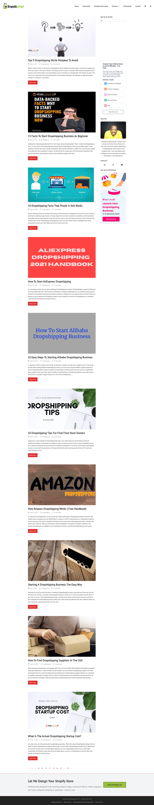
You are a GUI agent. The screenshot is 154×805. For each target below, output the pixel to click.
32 (68, 768)
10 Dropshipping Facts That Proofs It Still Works (55, 205)
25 (54, 768)
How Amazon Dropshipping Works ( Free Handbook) (57, 508)
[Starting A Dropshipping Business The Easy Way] (62, 560)
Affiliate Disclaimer (56, 802)
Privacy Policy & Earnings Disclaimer (83, 802)
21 (39, 768)
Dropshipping (45, 64)
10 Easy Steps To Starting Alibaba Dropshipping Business (60, 357)
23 (46, 768)
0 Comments (56, 64)
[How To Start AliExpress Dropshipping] (62, 257)
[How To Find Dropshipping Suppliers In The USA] (62, 636)
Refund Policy (67, 802)
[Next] (71, 768)
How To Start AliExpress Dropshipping (49, 281)
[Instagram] (105, 164)
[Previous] (29, 768)
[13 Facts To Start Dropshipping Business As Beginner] (62, 112)
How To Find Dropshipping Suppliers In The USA (55, 660)
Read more (32, 82)
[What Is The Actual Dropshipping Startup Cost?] (62, 712)
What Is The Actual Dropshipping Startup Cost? (54, 736)
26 (57, 768)
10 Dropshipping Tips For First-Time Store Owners (56, 433)
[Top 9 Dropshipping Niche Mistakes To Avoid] (62, 36)
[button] (145, 6)
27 (61, 768)
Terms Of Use (99, 802)
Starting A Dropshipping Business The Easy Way (55, 584)
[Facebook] (122, 164)
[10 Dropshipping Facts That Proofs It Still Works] (61, 185)
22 (43, 768)
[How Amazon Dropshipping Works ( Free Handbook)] (62, 485)
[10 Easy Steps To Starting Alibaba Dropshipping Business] (62, 333)
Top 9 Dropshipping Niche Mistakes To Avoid (53, 60)
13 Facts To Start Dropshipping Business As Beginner (58, 136)
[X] (113, 164)
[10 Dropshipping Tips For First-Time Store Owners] (62, 409)
